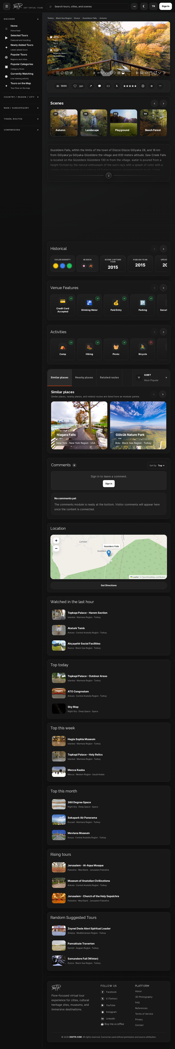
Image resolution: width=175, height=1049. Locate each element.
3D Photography (143, 996)
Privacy (139, 1019)
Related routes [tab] (109, 377)
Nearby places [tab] (84, 377)
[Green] (69, 266)
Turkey (51, 18)
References (141, 1008)
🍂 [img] (90, 266)
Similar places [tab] (59, 377)
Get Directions (109, 585)
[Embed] (108, 86)
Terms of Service (144, 1013)
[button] (109, 553)
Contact (139, 1025)
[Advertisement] (108, 211)
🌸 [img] (84, 266)
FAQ (137, 1002)
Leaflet (135, 577)
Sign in (108, 483)
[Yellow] (55, 266)
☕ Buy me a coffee (112, 1024)
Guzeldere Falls (90, 18)
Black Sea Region (64, 18)
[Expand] (151, 86)
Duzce (77, 18)
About (138, 991)
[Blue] (62, 266)
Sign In (165, 6)
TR (153, 6)
